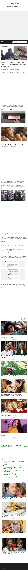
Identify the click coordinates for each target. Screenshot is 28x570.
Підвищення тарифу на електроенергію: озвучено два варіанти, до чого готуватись (7, 447)
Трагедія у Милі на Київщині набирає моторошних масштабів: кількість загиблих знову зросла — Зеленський (13, 463)
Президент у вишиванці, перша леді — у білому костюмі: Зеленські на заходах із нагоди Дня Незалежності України (13, 467)
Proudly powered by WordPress (7, 565)
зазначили (9, 181)
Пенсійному (6, 105)
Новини (17, 69)
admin (12, 69)
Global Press (14, 4)
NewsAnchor (20, 565)
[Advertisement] (14, 26)
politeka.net (9, 109)
